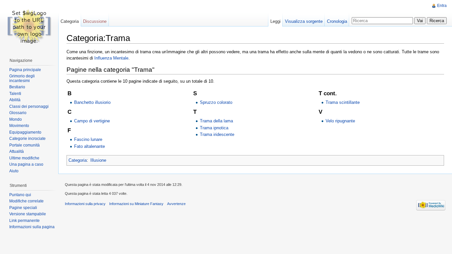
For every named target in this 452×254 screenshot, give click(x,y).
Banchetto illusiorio (92, 102)
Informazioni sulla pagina (32, 227)
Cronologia (337, 21)
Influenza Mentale (111, 58)
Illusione (98, 160)
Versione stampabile (27, 214)
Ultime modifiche (24, 158)
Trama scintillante (343, 102)
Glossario (17, 112)
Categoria (77, 160)
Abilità (15, 100)
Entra (442, 5)
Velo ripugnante (340, 120)
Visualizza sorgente (304, 21)
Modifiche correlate (26, 201)
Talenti (15, 93)
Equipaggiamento (25, 132)
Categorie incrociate (27, 138)
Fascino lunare (88, 139)
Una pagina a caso (26, 164)
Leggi (275, 21)
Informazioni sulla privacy (85, 204)
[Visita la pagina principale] (29, 26)
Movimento (19, 125)
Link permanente (24, 220)
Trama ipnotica (214, 127)
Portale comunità (24, 145)
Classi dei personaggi (29, 106)
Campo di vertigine (92, 120)
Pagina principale (25, 69)
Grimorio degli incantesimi (22, 78)
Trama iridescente (217, 134)
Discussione (95, 21)
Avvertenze (176, 204)
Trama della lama (216, 120)
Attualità (16, 151)
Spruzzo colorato (216, 102)
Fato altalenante (89, 146)
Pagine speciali (23, 207)
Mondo (15, 119)
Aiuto (14, 171)
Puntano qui (20, 194)
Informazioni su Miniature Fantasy (136, 204)
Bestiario (17, 87)
